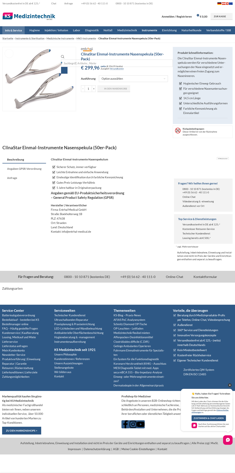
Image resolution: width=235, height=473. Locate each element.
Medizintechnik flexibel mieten (132, 333)
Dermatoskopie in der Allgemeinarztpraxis (139, 385)
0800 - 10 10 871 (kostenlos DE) (86, 277)
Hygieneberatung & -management (74, 337)
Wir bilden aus (62, 372)
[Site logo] (28, 16)
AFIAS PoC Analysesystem (129, 319)
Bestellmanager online (15, 324)
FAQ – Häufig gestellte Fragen (20, 328)
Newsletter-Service (13, 354)
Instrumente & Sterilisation (29, 38)
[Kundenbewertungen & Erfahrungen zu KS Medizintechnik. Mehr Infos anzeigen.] (82, 406)
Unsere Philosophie (65, 354)
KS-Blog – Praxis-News (127, 315)
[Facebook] (125, 424)
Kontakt (59, 376)
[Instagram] (133, 424)
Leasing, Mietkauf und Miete (19, 337)
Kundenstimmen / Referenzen (72, 359)
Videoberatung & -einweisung (198, 201)
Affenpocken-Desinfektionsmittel (133, 337)
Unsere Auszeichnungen (68, 363)
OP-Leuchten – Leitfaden (128, 328)
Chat (53, 3)
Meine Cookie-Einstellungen (138, 449)
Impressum (74, 449)
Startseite (7, 38)
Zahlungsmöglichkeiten (15, 376)
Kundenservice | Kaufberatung (20, 333)
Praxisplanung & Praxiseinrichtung (74, 324)
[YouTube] (141, 424)
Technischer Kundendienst (196, 233)
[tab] (24, 159)
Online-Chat (189, 196)
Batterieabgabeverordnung (18, 315)
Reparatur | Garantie (14, 363)
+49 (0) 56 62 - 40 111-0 (196, 192)
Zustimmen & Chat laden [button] (209, 418)
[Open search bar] (62, 57)
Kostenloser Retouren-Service (199, 228)
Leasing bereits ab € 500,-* (197, 237)
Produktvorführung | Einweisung (21, 359)
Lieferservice (10, 341)
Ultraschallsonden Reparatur (71, 319)
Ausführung (88, 78)
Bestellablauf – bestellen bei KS (20, 319)
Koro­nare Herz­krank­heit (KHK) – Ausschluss (140, 363)
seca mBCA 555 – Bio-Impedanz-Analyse (138, 372)
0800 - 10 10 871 (192, 188)
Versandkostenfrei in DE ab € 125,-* (201, 224)
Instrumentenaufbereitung (70, 341)
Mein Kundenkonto (13, 350)
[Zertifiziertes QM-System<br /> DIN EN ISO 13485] (177, 372)
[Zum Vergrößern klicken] (9, 53)
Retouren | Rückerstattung (17, 368)
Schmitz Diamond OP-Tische (130, 324)
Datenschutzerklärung (97, 449)
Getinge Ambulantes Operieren (132, 346)
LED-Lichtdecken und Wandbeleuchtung (78, 328)
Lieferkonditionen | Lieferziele (19, 372)
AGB (116, 449)
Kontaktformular (205, 277)
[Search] (64, 70)
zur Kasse (220, 16)
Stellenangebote (64, 367)
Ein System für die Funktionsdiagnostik (136, 359)
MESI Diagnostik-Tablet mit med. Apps (136, 368)
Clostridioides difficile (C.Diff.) (131, 341)
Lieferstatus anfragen (15, 346)
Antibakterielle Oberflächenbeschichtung (79, 333)
